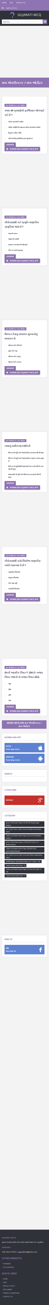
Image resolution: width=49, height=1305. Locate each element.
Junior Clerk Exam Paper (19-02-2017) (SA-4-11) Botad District (22, 843)
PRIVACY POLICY (9, 1286)
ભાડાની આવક (13, 233)
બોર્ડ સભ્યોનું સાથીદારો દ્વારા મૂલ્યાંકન (20, 138)
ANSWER (10, 144)
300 (9, 689)
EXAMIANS (7, 1264)
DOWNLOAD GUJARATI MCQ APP (24, 149)
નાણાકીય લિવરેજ (14, 572)
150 (9, 700)
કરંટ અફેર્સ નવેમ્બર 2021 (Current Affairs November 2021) (23, 830)
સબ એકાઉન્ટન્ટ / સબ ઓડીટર (15, 105)
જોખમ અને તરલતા (14, 362)
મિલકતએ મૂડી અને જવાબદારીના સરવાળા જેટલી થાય (26, 452)
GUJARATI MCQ (29, 14)
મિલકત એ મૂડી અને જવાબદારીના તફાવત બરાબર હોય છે (26, 459)
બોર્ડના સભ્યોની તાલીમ (15, 122)
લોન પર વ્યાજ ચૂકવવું (15, 250)
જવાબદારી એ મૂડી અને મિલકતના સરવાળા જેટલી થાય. (24, 475)
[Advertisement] (24, 51)
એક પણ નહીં (12, 583)
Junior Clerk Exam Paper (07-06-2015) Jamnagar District (22, 824)
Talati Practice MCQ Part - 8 (15, 865)
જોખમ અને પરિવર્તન (15, 345)
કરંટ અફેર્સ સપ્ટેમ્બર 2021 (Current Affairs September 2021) (24, 856)
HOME (4, 3)
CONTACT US (21, 3)
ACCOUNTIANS (8, 1267)
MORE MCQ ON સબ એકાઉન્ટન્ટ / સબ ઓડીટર (24, 724)
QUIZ (11, 3)
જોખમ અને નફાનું (14, 356)
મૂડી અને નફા (12, 351)
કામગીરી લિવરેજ (13, 589)
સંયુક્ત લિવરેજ (13, 577)
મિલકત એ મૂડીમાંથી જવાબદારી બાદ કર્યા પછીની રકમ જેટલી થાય (25, 467)
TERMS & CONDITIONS (11, 1293)
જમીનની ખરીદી (13, 239)
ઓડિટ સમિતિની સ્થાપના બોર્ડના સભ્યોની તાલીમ (24, 127)
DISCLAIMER (7, 1289)
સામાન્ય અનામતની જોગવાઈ (18, 244)
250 (9, 695)
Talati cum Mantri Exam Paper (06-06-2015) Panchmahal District (21, 849)
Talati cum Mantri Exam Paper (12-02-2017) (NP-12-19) (24, 870)
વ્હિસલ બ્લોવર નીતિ (14, 133)
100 (9, 684)
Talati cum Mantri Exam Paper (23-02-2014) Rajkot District (23, 837)
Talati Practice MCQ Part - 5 (15, 876)
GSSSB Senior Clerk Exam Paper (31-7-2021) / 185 (23, 861)
